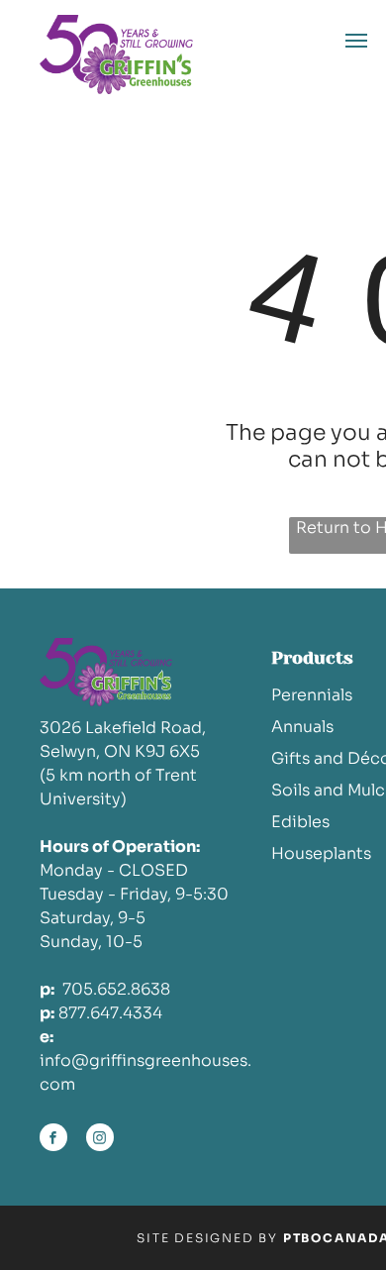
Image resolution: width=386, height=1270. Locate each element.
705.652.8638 (116, 989)
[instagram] (100, 1139)
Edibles (300, 821)
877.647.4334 (110, 1013)
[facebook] (53, 1139)
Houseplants (321, 853)
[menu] (356, 40)
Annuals (302, 726)
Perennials (311, 695)
